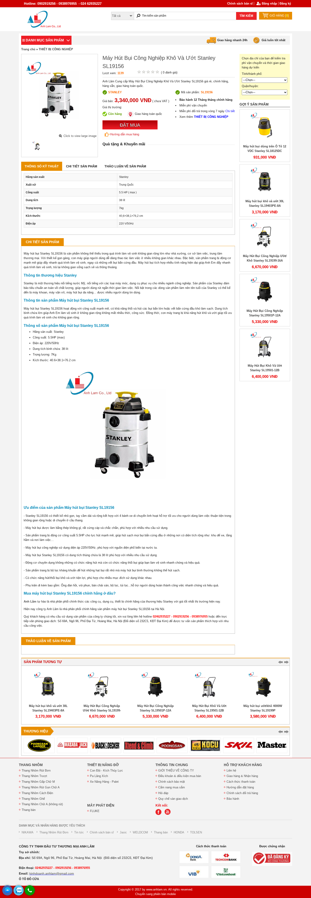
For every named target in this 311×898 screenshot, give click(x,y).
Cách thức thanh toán (241, 781)
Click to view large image (80, 136)
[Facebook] (160, 814)
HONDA (179, 832)
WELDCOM (140, 832)
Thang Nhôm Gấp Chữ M (38, 781)
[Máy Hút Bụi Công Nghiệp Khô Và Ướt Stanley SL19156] (37, 146)
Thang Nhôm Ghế (33, 798)
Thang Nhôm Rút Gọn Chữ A (41, 787)
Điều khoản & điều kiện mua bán (179, 776)
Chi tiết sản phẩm (81, 166)
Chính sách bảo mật (171, 781)
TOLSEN (196, 832)
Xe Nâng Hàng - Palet (104, 781)
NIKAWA (27, 832)
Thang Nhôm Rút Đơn (36, 770)
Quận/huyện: (250, 86)
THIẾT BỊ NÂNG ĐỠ (103, 765)
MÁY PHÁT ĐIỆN (100, 805)
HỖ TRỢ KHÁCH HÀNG (243, 765)
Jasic (123, 832)
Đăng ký (285, 3)
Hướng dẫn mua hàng (124, 134)
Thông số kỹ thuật (42, 166)
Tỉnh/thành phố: (252, 74)
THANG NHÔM (31, 765)
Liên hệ (231, 770)
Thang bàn (29, 810)
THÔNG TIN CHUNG (172, 765)
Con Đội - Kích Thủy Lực (106, 770)
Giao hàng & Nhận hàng (242, 776)
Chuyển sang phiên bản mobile (155, 894)
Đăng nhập (269, 3)
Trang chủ (28, 49)
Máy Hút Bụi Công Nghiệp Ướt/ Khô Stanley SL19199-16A (102, 710)
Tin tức (79, 832)
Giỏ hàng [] (279, 15)
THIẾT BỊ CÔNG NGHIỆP (56, 49)
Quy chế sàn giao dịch (173, 798)
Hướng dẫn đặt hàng (240, 787)
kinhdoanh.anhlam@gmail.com (51, 873)
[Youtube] (169, 814)
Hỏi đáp (163, 793)
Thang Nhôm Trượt (34, 776)
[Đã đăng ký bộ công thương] (272, 858)
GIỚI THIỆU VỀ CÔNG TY (176, 770)
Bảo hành (233, 798)
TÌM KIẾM (246, 16)
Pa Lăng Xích (99, 776)
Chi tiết (230, 111)
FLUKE (94, 811)
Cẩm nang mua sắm (171, 787)
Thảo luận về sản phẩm (125, 166)
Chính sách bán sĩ (240, 3)
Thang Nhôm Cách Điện (37, 793)
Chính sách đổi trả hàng (242, 793)
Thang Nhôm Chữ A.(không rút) (42, 804)
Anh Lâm (30, 601)
